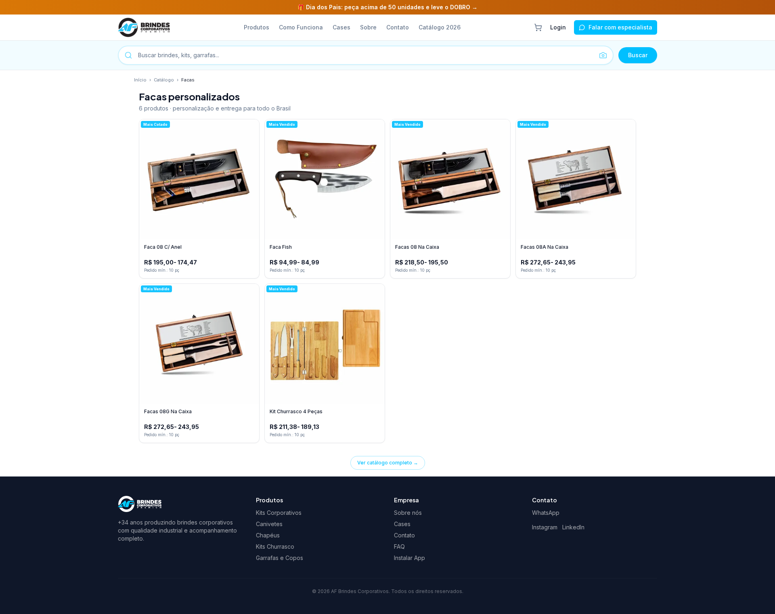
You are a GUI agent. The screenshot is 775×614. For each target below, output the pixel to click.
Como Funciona (301, 27)
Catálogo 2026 (440, 27)
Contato (397, 27)
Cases (341, 27)
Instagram (544, 527)
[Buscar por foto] (603, 55)
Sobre (368, 27)
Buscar (637, 55)
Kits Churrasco (275, 546)
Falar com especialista (620, 27)
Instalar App (409, 557)
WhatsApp (545, 512)
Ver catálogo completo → (387, 463)
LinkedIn (573, 527)
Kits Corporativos (279, 512)
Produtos (256, 27)
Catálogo (164, 80)
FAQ (399, 546)
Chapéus (268, 535)
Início (140, 80)
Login (558, 27)
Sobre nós (408, 512)
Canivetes (269, 523)
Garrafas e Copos (279, 557)
